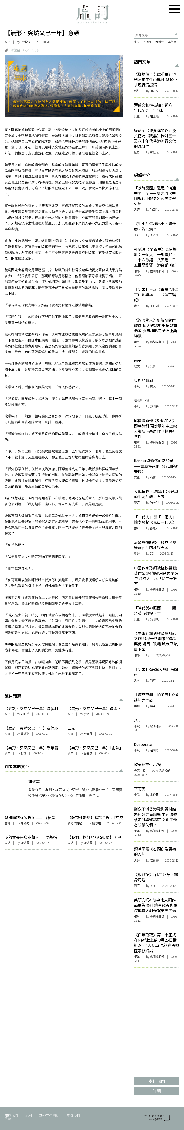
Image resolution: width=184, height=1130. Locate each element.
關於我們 (11, 1115)
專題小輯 (139, 770)
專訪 (7, 843)
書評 (7, 823)
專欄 (137, 706)
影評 (137, 91)
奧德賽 (172, 42)
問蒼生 (147, 42)
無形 (35, 50)
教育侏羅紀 (75, 823)
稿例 (28, 1115)
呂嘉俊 (88, 753)
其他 (137, 116)
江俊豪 (154, 860)
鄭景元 (154, 152)
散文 (7, 42)
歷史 (137, 152)
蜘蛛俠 (159, 42)
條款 (8, 1118)
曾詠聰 (25, 733)
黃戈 (153, 386)
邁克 (153, 706)
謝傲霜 (25, 42)
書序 (137, 306)
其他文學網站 (49, 1115)
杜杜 (23, 753)
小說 (137, 386)
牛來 (137, 42)
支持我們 (73, 1115)
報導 (137, 271)
